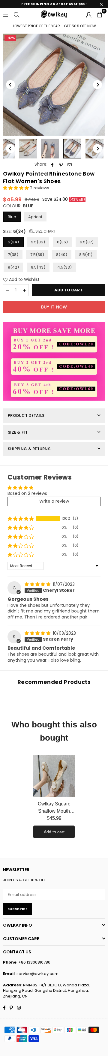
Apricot (35, 217)
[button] (99, 14)
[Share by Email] (70, 164)
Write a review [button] (54, 501)
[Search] (16, 14)
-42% (10, 37)
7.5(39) (37, 254)
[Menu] (5, 14)
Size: (29, 231)
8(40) (61, 254)
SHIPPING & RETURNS (29, 449)
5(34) (13, 242)
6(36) (62, 242)
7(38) (13, 254)
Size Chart (45, 231)
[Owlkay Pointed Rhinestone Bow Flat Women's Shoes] (28, 148)
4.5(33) (64, 267)
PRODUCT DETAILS (26, 415)
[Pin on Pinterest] (61, 164)
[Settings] (88, 14)
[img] (38, 584)
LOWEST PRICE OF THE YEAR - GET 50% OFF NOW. (50, 26)
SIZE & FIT (18, 432)
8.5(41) (85, 254)
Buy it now (54, 307)
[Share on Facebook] (52, 164)
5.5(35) (38, 242)
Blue (12, 217)
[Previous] (10, 84)
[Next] (97, 84)
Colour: (18, 206)
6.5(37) (87, 242)
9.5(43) (38, 267)
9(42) (13, 267)
